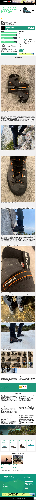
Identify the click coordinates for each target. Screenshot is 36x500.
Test (4, 4)
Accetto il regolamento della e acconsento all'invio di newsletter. (29, 484)
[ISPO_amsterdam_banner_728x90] (23, 1)
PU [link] (32, 41)
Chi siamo (18, 4)
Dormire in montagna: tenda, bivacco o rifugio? (6, 466)
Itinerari (22, 4)
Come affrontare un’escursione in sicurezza (16, 466)
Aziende (14, 4)
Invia (26, 488)
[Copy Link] (1, 18)
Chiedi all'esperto (21, 49)
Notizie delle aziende (15, 481)
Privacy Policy (26, 484)
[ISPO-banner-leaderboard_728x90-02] (26, 53)
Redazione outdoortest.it (10, 27)
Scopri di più (18, 429)
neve (7, 417)
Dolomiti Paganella (11, 28)
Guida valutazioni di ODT (15, 478)
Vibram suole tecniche (6, 385)
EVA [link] (24, 39)
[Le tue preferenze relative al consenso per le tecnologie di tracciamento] (34, 498)
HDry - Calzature (11, 385)
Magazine (9, 4)
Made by (18, 499)
